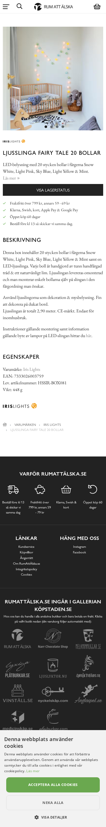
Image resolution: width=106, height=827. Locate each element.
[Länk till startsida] (5, 425)
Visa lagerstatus (53, 190)
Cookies (26, 574)
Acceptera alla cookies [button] (53, 784)
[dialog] (53, 778)
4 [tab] (63, 127)
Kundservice (26, 547)
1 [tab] (46, 127)
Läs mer (33, 771)
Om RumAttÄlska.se (26, 563)
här (88, 335)
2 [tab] (52, 127)
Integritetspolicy (26, 569)
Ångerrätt (26, 558)
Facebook (79, 552)
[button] (53, 817)
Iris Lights (31, 369)
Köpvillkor (26, 552)
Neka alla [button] (53, 802)
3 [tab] (57, 127)
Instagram (79, 547)
